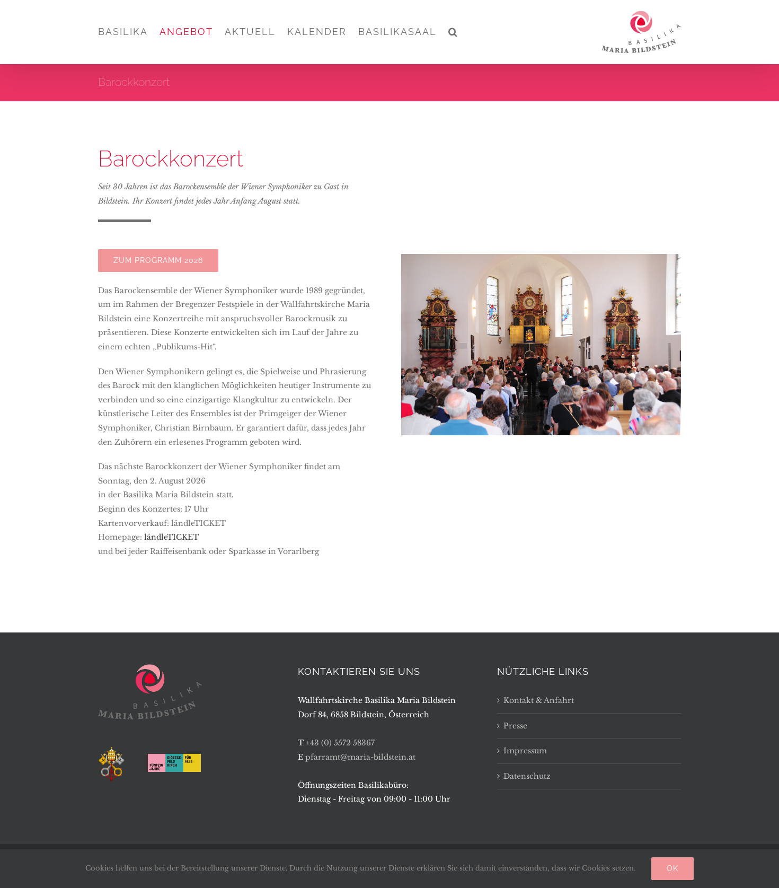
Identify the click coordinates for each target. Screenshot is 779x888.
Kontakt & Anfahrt (538, 700)
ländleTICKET (171, 537)
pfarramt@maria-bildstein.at (360, 757)
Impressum (525, 750)
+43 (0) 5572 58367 (340, 743)
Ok (672, 868)
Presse (515, 726)
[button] (453, 32)
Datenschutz (527, 776)
